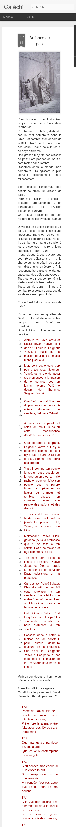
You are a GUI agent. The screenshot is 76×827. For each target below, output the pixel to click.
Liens (30, 17)
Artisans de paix (39, 40)
